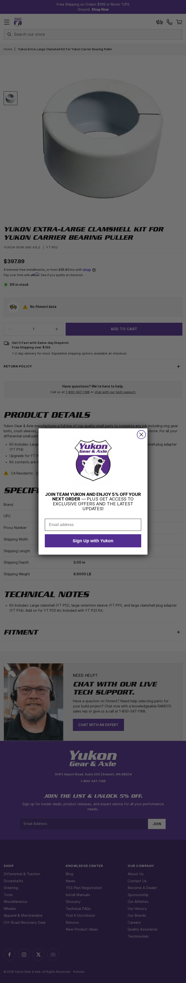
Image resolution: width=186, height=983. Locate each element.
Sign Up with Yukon (93, 540)
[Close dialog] (141, 434)
